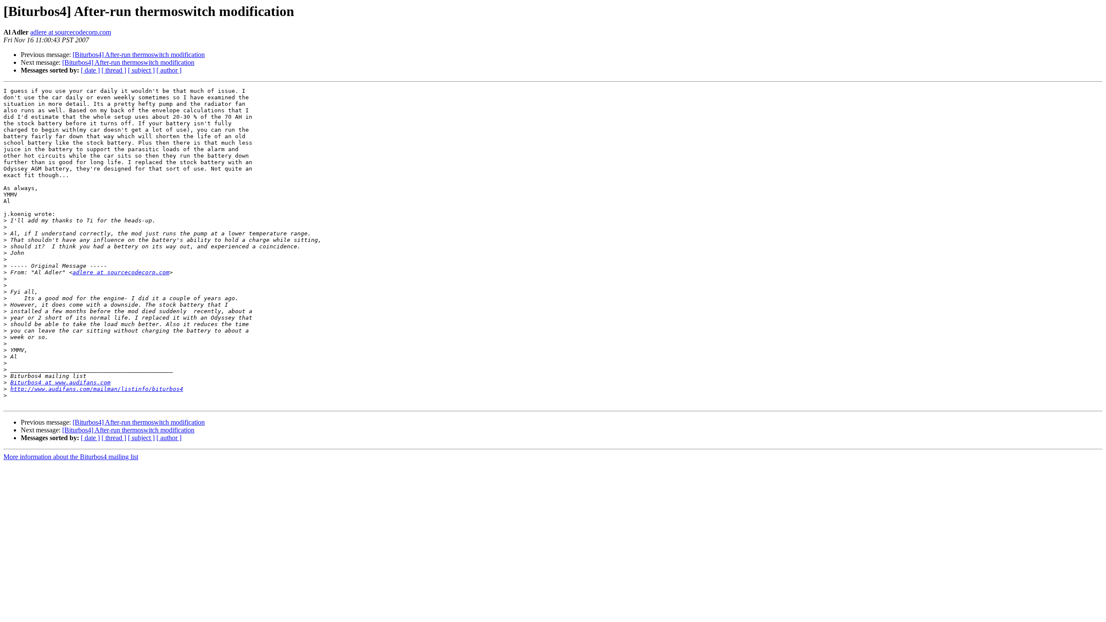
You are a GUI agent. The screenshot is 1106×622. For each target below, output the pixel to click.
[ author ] (168, 70)
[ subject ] (141, 70)
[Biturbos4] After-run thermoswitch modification (139, 54)
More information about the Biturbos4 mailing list (70, 456)
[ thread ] (114, 70)
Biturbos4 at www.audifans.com (60, 382)
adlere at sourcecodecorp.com (70, 32)
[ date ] (90, 70)
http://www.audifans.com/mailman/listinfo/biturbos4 (96, 389)
